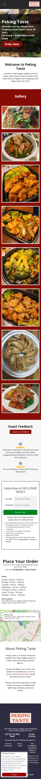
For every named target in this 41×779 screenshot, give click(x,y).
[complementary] (20, 626)
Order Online (31, 735)
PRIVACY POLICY (8, 770)
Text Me (9, 499)
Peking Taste (28, 774)
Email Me (9, 505)
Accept (14, 774)
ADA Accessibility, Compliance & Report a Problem (32, 748)
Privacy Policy (23, 539)
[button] (20, 623)
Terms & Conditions (8, 745)
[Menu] (5, 4)
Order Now (12, 44)
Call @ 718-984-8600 (12, 735)
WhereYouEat (23, 674)
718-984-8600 (17, 570)
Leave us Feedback (20, 431)
